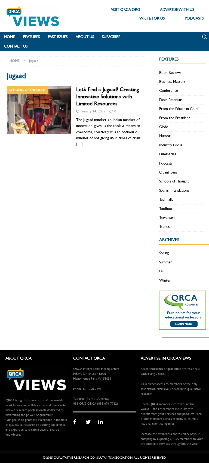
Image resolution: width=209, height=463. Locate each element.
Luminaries (167, 154)
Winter (165, 280)
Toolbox (165, 208)
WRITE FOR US (152, 18)
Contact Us (15, 46)
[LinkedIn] (102, 422)
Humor (165, 136)
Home (9, 36)
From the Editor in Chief (178, 108)
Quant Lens (168, 172)
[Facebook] (77, 422)
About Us (85, 36)
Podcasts (166, 163)
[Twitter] (90, 422)
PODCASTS (194, 18)
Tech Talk (166, 199)
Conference (168, 90)
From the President (174, 118)
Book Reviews (170, 72)
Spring (164, 253)
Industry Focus (170, 145)
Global (164, 127)
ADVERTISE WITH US (177, 9)
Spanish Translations (174, 190)
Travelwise (167, 217)
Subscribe (111, 36)
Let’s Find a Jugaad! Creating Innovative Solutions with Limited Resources (107, 96)
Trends (164, 226)
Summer (165, 262)
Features (31, 36)
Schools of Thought (174, 181)
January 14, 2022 (93, 111)
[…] (79, 144)
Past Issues (57, 36)
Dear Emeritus (170, 99)
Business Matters (172, 81)
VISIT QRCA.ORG (125, 9)
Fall (161, 271)
